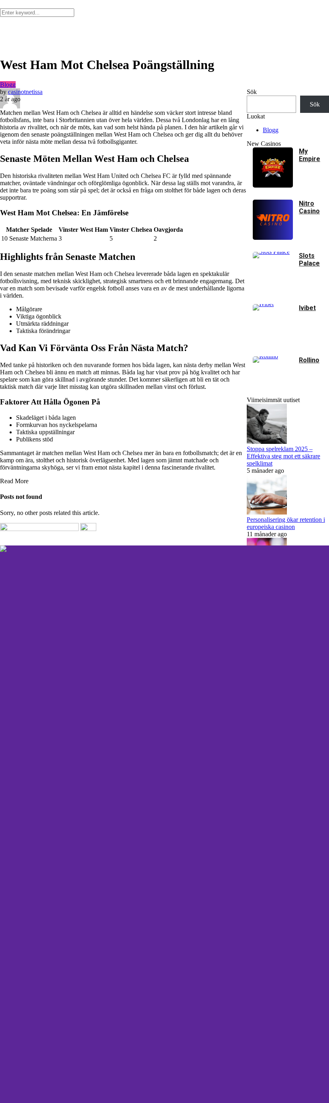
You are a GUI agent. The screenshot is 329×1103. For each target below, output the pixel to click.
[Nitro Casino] (273, 237)
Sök (252, 91)
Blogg (8, 84)
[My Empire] (273, 185)
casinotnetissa (25, 91)
